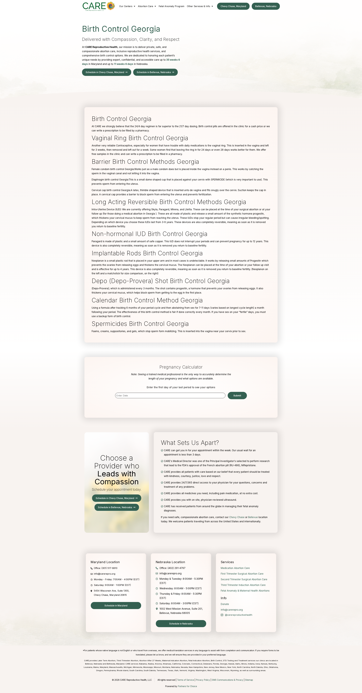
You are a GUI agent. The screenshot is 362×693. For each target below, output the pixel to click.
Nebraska (175, 667)
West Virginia (213, 670)
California (176, 664)
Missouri (157, 667)
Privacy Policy (203, 680)
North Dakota (257, 667)
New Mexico (220, 667)
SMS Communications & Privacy (228, 680)
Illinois (244, 664)
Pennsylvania (110, 670)
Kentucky (272, 664)
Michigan (128, 667)
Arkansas (167, 664)
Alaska (151, 664)
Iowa (258, 664)
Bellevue (253, 517)
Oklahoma (273, 667)
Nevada (184, 667)
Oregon (99, 670)
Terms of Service (185, 680)
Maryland (104, 667)
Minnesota (137, 667)
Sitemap (249, 680)
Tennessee (162, 670)
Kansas (264, 664)
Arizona (158, 664)
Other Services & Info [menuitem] (198, 6)
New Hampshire (196, 667)
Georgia (223, 664)
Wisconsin (224, 670)
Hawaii (231, 664)
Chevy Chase (236, 517)
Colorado (186, 664)
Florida (216, 664)
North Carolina (243, 667)
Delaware (207, 664)
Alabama (143, 664)
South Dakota (150, 670)
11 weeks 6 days (123, 64)
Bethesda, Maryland (115, 664)
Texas (170, 670)
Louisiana (88, 667)
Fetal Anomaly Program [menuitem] (171, 6)
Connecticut (196, 664)
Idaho (237, 664)
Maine (96, 667)
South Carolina (136, 670)
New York (231, 667)
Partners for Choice (187, 686)
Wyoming (234, 670)
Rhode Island (122, 670)
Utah (176, 670)
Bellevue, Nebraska (93, 664)
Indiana (251, 664)
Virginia (191, 670)
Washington (201, 670)
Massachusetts (116, 667)
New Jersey (209, 667)
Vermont (183, 670)
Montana (166, 667)
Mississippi (148, 667)
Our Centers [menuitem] (125, 6)
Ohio (266, 667)
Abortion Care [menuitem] (145, 6)
